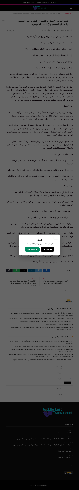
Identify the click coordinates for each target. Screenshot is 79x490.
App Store (46, 249)
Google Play (31, 249)
